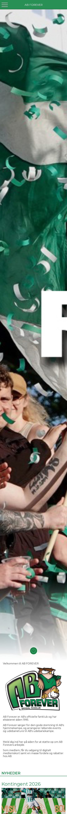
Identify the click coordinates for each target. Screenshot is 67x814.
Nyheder (11, 773)
